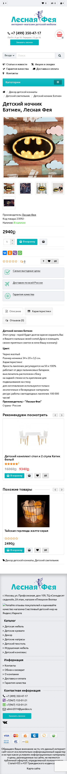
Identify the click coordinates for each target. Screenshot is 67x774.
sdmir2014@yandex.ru (19, 709)
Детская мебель (14, 626)
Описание (15, 311)
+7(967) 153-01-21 (16, 700)
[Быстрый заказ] (43, 242)
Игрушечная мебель (16, 647)
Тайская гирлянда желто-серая (26, 530)
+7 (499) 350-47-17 (17, 696)
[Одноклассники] (10, 253)
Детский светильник (47, 560)
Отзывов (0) (17, 320)
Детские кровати (14, 630)
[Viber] (15, 253)
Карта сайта (33, 768)
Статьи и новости (16, 64)
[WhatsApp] (20, 253)
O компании (12, 674)
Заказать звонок (24, 42)
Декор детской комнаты (19, 560)
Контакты (12, 73)
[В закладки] (49, 261)
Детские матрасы (15, 639)
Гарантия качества (17, 68)
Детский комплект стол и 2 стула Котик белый (32, 458)
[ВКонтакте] (5, 253)
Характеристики (41, 311)
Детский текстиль (15, 643)
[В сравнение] (55, 261)
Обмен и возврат (14, 669)
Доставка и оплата (47, 68)
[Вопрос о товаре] (43, 261)
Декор (8, 635)
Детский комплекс (16, 652)
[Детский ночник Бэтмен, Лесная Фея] (33, 147)
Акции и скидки (45, 64)
